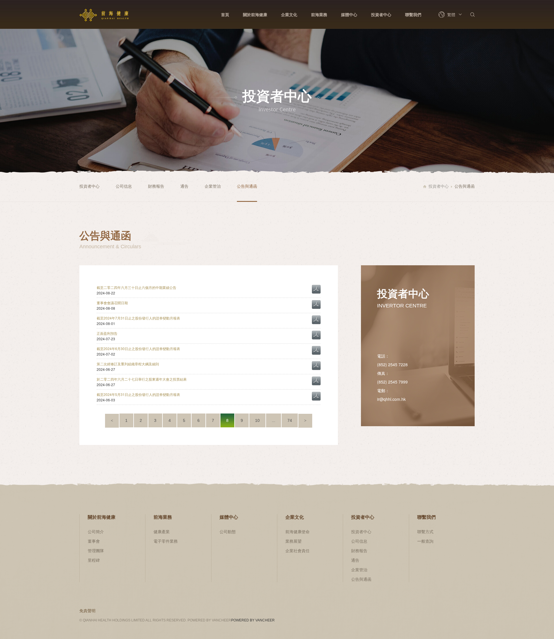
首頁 (225, 14)
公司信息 (124, 186)
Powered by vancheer (253, 620)
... (273, 420)
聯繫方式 (425, 531)
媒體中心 (349, 14)
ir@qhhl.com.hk (391, 399)
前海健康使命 (297, 531)
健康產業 (162, 531)
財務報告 (156, 186)
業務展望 (293, 541)
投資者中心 (381, 14)
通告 (184, 186)
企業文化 (289, 14)
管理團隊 (96, 550)
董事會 (94, 541)
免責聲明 (87, 610)
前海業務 (319, 14)
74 (289, 420)
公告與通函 (247, 186)
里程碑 (94, 560)
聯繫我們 (413, 14)
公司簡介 (96, 531)
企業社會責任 (297, 550)
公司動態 (228, 531)
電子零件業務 (166, 541)
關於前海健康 (255, 14)
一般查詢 (425, 541)
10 (257, 420)
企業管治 (213, 186)
